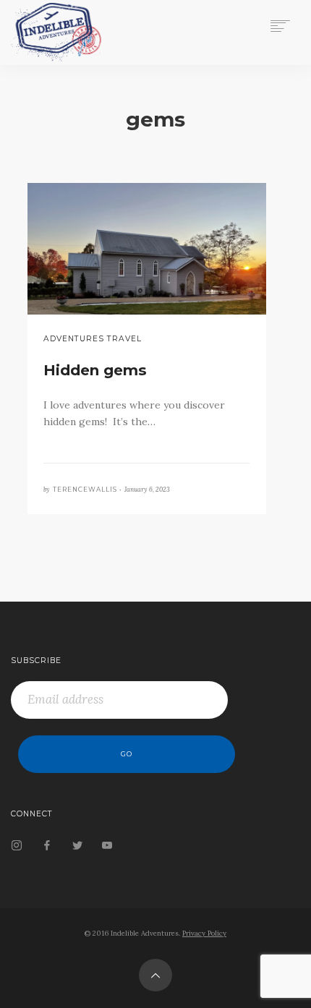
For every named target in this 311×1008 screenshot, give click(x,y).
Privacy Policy (204, 933)
